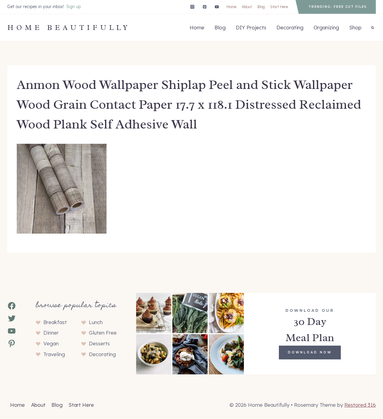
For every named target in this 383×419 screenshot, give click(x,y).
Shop (355, 27)
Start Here (279, 6)
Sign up (73, 6)
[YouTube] (217, 7)
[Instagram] (192, 7)
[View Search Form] (373, 28)
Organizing (326, 27)
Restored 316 (360, 405)
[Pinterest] (204, 7)
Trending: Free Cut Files (337, 7)
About (247, 6)
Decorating (289, 27)
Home (231, 6)
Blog (261, 6)
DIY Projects (251, 27)
